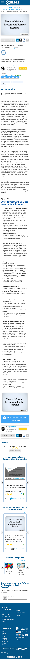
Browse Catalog (20, 637)
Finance (4, 631)
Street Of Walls (12, 66)
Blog (3, 623)
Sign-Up (18, 639)
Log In (18, 641)
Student (4, 643)
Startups (4, 635)
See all (23, 512)
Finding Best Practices (8, 619)
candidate (3, 83)
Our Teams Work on (9, 649)
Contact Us (19, 615)
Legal (3, 636)
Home (3, 613)
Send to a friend (8, 40)
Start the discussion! (7, 75)
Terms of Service (20, 612)
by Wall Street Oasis (18, 498)
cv (11, 82)
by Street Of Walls (19, 549)
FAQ (17, 614)
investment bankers (18, 82)
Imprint (18, 610)
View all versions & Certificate (9, 49)
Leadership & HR (6, 640)
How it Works (5, 614)
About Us (4, 621)
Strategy (4, 633)
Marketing (4, 638)
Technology (5, 641)
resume (8, 82)
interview (3, 82)
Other (3, 645)
